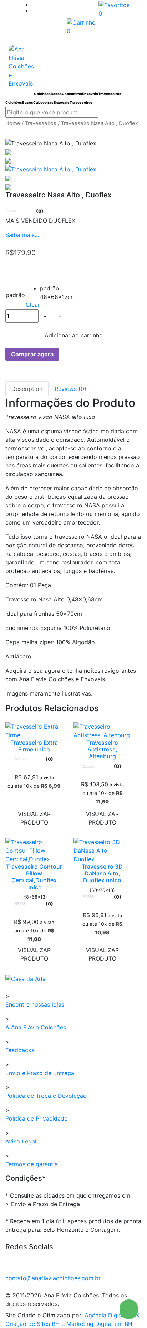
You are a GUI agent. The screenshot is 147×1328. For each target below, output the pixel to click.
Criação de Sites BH (32, 1323)
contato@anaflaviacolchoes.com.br (53, 1278)
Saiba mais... (22, 234)
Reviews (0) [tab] (70, 388)
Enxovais (90, 94)
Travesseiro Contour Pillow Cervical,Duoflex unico (34, 877)
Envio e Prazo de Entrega (39, 1072)
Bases (56, 94)
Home (12, 123)
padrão (15, 295)
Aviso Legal (20, 1141)
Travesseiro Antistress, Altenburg (102, 749)
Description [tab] (26, 388)
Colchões (42, 94)
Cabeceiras (72, 94)
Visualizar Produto (34, 818)
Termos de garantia (31, 1164)
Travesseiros (109, 94)
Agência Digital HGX (112, 1315)
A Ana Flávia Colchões (35, 1027)
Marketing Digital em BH (99, 1323)
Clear (33, 304)
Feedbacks (19, 1050)
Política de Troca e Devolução (46, 1095)
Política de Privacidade (36, 1118)
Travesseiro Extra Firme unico (34, 746)
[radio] (45, 289)
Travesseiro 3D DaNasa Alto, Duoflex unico (102, 873)
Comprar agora (32, 354)
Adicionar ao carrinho (74, 335)
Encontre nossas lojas (34, 1004)
